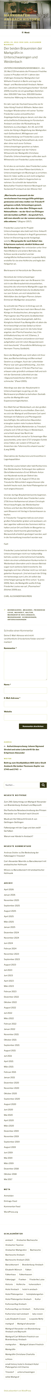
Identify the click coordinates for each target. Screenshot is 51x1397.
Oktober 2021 (10, 1040)
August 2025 (10, 911)
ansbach (9, 1240)
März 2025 (9, 922)
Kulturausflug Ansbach (16, 1304)
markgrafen (10, 1344)
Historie (9, 1284)
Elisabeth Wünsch (13, 1269)
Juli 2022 (8, 1013)
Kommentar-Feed (12, 1206)
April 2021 (8, 1061)
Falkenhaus (10, 1274)
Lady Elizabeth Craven (15, 1319)
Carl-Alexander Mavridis (15, 861)
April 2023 (9, 981)
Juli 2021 (8, 1056)
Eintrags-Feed (10, 1201)
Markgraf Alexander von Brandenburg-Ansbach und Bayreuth (23, 1330)
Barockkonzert (12, 1264)
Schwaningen (29, 617)
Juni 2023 (8, 975)
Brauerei (28, 610)
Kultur (29, 612)
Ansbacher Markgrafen (16, 1250)
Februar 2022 (10, 1024)
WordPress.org (11, 1212)
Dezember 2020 (11, 1083)
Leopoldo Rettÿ (36, 1319)
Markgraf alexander (26, 1324)
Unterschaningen (17, 620)
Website (8, 711)
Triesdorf (9, 1372)
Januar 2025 (9, 927)
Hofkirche (20, 1284)
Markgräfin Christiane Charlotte (20, 1354)
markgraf (9, 1324)
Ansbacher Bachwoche (27, 1240)
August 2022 (10, 1007)
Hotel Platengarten (14, 1294)
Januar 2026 (9, 895)
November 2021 (11, 1034)
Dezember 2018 (11, 1169)
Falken (28, 1269)
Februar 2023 (10, 991)
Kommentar (10, 648)
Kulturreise (39, 1309)
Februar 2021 (10, 1072)
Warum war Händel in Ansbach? (18, 836)
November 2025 (11, 900)
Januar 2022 (9, 1029)
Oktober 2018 (10, 1174)
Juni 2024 (8, 943)
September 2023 (12, 959)
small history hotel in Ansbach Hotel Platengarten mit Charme (22, 1365)
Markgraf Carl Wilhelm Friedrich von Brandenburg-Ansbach (22, 1338)
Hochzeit (19, 612)
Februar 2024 (10, 948)
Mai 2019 (8, 1158)
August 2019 (10, 1147)
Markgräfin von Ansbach (21, 615)
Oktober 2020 (10, 1093)
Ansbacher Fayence (14, 1245)
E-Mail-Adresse (12, 698)
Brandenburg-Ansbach (32, 1264)
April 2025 (9, 916)
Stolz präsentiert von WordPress (17, 1391)
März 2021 (8, 1067)
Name (7, 684)
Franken (22, 1279)
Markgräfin (10, 1349)
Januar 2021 (9, 1077)
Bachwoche (35, 1250)
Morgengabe (14, 617)
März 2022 (9, 1018)
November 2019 (11, 1136)
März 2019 (9, 1163)
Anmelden (9, 1196)
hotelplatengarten (34, 1294)
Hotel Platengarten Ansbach (18, 1299)
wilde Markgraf (12, 1377)
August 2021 (10, 1050)
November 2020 (11, 1088)
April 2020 (9, 1120)
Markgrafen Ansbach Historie (22, 17)
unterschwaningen (26, 1372)
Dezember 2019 (11, 1131)
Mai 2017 (8, 1179)
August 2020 (10, 1104)
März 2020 (9, 1126)
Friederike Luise (37, 1279)
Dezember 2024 (11, 932)
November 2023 (11, 954)
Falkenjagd (10, 1279)
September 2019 (12, 1142)
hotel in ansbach (29, 1289)
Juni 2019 (8, 1152)
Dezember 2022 (11, 997)
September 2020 (12, 1099)
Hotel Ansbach (12, 1289)
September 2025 (12, 905)
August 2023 (10, 965)
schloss (8, 1359)
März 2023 (9, 986)
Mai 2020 (8, 1115)
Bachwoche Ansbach (15, 1255)
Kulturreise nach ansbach (17, 1314)
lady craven (37, 1314)
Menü (26, 32)
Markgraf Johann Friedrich (32, 1344)
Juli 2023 (8, 970)
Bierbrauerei (15, 610)
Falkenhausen (25, 1274)
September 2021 (11, 1045)
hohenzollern (35, 1284)
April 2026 (9, 889)
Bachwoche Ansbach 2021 (17, 1260)
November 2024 (11, 938)
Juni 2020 (8, 1109)
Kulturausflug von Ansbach (17, 1309)
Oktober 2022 (10, 1002)
